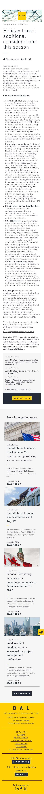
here (33, 317)
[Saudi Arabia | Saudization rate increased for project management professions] (22, 626)
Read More (13, 484)
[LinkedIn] (17, 789)
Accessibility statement (21, 750)
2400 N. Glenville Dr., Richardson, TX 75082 (21, 713)
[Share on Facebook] (26, 59)
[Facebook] (21, 789)
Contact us (21, 732)
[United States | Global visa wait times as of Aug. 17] (22, 496)
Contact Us (21, 398)
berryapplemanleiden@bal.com (18, 332)
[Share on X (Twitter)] (30, 59)
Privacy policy (21, 738)
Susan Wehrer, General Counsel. (21, 723)
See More (21, 694)
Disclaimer (21, 747)
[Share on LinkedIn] (22, 59)
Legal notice (21, 744)
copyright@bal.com (17, 349)
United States (23, 24)
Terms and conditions (21, 741)
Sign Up (20, 774)
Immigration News (10, 24)
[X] (25, 789)
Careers (21, 735)
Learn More (20, 762)
